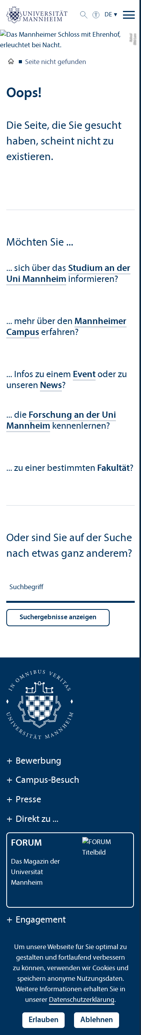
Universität (11, 63)
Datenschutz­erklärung (81, 1000)
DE (108, 15)
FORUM (26, 843)
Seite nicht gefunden (55, 62)
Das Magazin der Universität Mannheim (35, 872)
